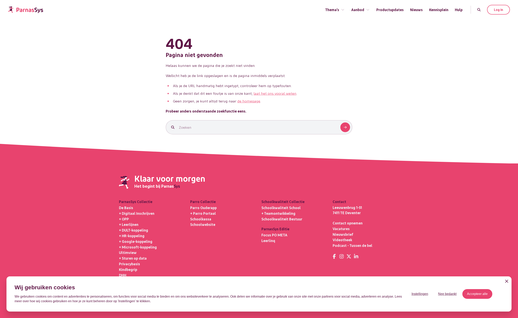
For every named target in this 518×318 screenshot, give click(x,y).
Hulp (459, 9)
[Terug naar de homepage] (25, 9)
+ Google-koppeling (135, 241)
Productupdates (390, 9)
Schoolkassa (200, 219)
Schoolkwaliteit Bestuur (281, 219)
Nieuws (416, 9)
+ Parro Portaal (203, 213)
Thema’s (332, 9)
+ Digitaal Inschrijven (136, 213)
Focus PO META (274, 235)
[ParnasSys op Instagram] (341, 256)
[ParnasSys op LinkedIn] (356, 256)
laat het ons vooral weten (275, 93)
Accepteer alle (477, 294)
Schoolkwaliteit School (281, 207)
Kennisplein (438, 9)
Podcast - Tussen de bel (352, 245)
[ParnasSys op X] (348, 256)
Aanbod (357, 9)
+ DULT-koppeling (133, 230)
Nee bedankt (447, 294)
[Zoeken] (479, 9)
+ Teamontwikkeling (278, 213)
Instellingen (420, 294)
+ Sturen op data (133, 258)
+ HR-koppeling (131, 236)
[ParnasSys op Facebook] (334, 256)
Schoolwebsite (202, 224)
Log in (498, 10)
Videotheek (342, 240)
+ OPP (124, 219)
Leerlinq (268, 240)
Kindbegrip (128, 269)
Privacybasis (129, 264)
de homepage (248, 101)
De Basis (126, 207)
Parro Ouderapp (203, 207)
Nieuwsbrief (343, 234)
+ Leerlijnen (128, 224)
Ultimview (128, 252)
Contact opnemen (348, 223)
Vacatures (341, 228)
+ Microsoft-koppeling (138, 247)
